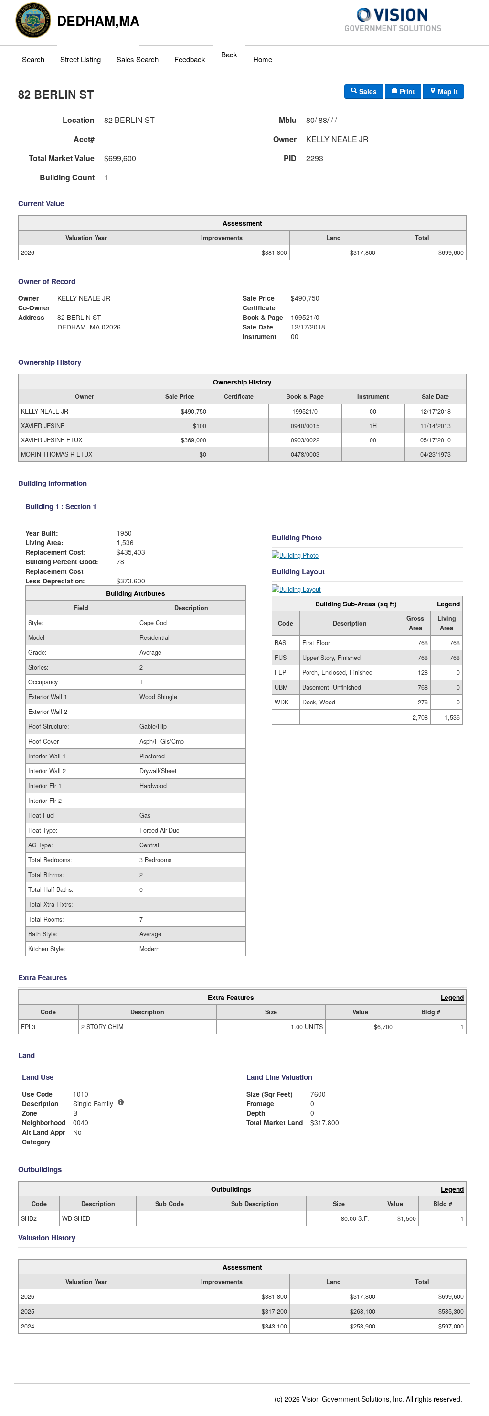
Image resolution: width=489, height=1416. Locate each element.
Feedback (189, 59)
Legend (448, 603)
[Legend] (121, 1102)
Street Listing (80, 59)
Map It (447, 91)
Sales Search (138, 59)
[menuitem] (33, 57)
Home (262, 59)
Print (406, 91)
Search (33, 59)
